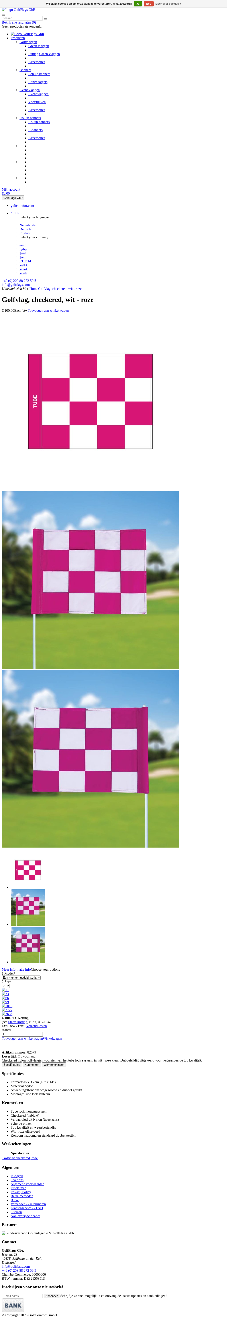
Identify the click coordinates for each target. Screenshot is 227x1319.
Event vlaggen (30, 90)
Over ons (17, 1180)
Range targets (37, 82)
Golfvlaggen (28, 42)
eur (23, 245)
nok (24, 269)
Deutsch (25, 229)
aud (23, 257)
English (25, 233)
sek (23, 273)
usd (23, 253)
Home (33, 289)
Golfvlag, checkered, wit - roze (60, 289)
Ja (137, 3)
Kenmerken (32, 1064)
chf (25, 261)
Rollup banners (30, 118)
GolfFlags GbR (13, 198)
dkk (24, 265)
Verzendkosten (36, 1026)
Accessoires (36, 62)
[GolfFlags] (8, 1048)
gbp (23, 249)
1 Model (8, 973)
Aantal (6, 1030)
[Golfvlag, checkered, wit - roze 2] (90, 668)
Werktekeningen (54, 1064)
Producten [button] (18, 38)
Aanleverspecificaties (25, 1216)
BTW (15, 1200)
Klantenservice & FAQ (27, 1208)
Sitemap (16, 1212)
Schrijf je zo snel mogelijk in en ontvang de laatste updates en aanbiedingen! (113, 1296)
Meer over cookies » (168, 3)
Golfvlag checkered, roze (20, 1158)
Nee (148, 3)
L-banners (35, 130)
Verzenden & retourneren (28, 1204)
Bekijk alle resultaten (19, 22)
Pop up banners (39, 74)
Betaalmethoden (22, 1196)
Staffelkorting (17, 1022)
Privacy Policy (21, 1192)
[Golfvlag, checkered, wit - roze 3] (90, 846)
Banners (25, 70)
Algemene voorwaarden (27, 1184)
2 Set (6, 982)
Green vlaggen (38, 46)
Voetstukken (37, 102)
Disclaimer (18, 1188)
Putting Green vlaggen (44, 54)
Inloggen (17, 1176)
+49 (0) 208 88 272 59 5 (19, 281)
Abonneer (51, 1296)
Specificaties (12, 1064)
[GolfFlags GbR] (18, 10)
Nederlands (27, 225)
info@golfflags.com (16, 285)
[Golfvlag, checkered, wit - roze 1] (90, 489)
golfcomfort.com (22, 206)
